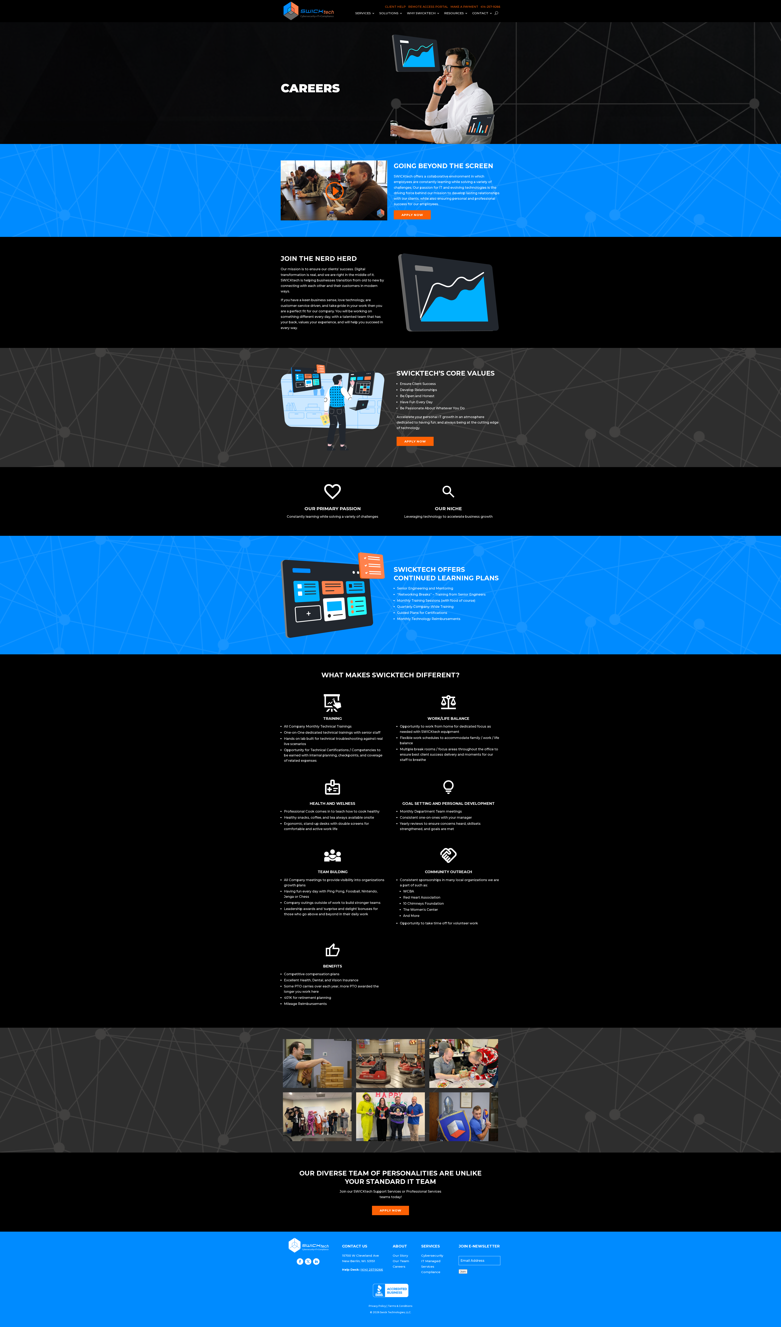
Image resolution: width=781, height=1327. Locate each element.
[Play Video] (334, 191)
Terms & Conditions (400, 1305)
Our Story (400, 1255)
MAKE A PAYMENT (464, 7)
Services (363, 13)
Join (463, 1271)
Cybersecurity (432, 1255)
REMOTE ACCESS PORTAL (428, 7)
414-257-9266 (490, 7)
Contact (480, 13)
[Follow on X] (308, 1261)
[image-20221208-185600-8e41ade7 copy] (390, 1140)
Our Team (401, 1261)
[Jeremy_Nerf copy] (463, 1140)
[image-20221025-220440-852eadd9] (317, 1140)
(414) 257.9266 (371, 1269)
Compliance (430, 1272)
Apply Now (412, 215)
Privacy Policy (377, 1305)
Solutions (388, 13)
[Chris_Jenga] (317, 1087)
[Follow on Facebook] (300, 1261)
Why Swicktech (421, 13)
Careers (399, 1266)
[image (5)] (390, 1087)
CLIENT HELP (395, 7)
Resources (454, 13)
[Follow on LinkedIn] (316, 1261)
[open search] (496, 13)
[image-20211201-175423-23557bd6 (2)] (463, 1087)
